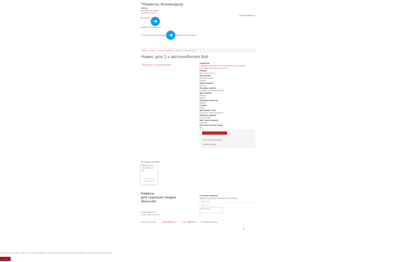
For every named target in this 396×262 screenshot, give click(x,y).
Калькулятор (171, 42)
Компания (215, 42)
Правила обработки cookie (151, 240)
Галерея (182, 42)
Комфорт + (204, 66)
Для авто (214, 66)
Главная (143, 42)
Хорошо (5, 259)
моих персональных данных (236, 218)
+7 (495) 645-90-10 (148, 13)
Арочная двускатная (228, 66)
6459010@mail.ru (248, 15)
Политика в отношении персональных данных (158, 237)
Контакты (227, 42)
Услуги (191, 42)
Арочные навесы (220, 68)
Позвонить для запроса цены (214, 133)
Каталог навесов (156, 42)
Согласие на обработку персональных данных (158, 244)
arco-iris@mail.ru (189, 222)
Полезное (202, 42)
